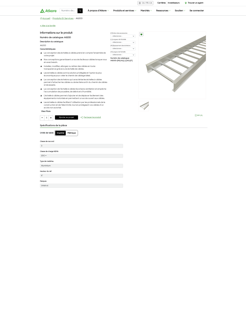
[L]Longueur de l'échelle (118, 39)
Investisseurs (174, 3)
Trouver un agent (195, 3)
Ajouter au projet (66, 117)
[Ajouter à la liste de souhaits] (141, 34)
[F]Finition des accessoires (118, 33)
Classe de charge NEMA (49, 151)
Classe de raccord (47, 141)
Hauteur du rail (46, 171)
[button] (98, 10)
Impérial (60, 133)
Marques (43, 181)
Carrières (161, 3)
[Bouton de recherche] (80, 10)
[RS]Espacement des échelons (120, 45)
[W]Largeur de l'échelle (118, 52)
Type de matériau (47, 161)
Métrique (72, 133)
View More (45, 111)
